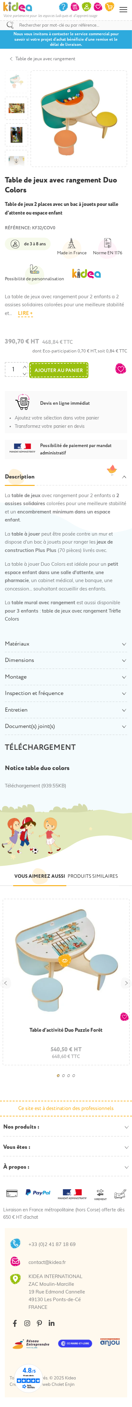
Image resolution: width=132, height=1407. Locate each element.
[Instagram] (27, 1323)
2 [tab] (65, 1080)
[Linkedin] (51, 1323)
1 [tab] (60, 1080)
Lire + (25, 313)
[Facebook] (15, 1323)
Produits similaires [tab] (93, 876)
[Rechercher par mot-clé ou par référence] (10, 25)
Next (126, 982)
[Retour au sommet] (120, 1394)
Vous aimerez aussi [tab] (39, 876)
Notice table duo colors (37, 768)
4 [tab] (75, 1080)
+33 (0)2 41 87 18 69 (52, 1244)
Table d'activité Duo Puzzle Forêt (66, 1030)
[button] (120, 368)
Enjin (70, 1385)
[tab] (66, 477)
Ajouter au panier (59, 371)
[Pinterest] (39, 1323)
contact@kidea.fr (47, 1262)
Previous (5, 982)
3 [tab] (70, 1080)
